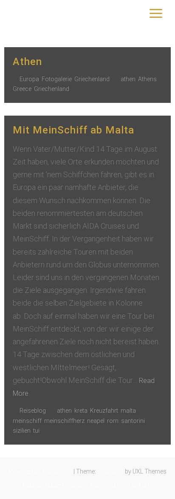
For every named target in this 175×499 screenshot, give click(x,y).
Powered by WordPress (40, 471)
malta (128, 410)
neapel (95, 420)
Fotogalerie (57, 79)
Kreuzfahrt (104, 410)
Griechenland (92, 79)
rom (113, 420)
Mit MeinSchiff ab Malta (73, 130)
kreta (81, 410)
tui (36, 430)
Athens (147, 79)
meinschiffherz (64, 420)
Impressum (105, 485)
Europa (29, 79)
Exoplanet (110, 471)
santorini (133, 420)
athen (128, 79)
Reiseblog (33, 410)
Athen (27, 62)
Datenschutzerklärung (52, 485)
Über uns (140, 485)
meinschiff (27, 420)
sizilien (22, 430)
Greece (22, 88)
